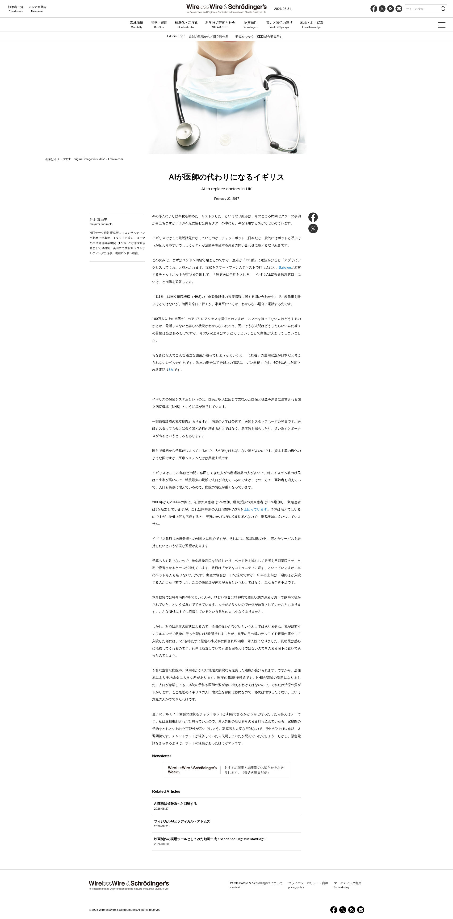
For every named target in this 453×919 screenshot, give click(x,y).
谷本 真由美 (98, 219)
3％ (171, 370)
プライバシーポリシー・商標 (308, 885)
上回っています (255, 509)
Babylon (285, 267)
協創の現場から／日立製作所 (208, 36)
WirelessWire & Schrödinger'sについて (256, 885)
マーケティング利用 (347, 885)
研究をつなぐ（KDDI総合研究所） (259, 36)
